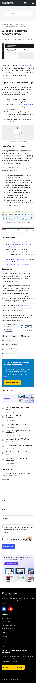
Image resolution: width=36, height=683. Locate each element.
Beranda (4, 24)
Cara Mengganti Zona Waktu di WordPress (26, 328)
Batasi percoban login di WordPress (17, 264)
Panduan (11, 24)
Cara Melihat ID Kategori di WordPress (19, 445)
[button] (29, 3)
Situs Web (5, 518)
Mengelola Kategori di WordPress (17, 439)
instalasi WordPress (25, 65)
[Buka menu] (33, 3)
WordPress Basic (21, 24)
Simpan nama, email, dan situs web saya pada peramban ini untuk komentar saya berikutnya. (19, 529)
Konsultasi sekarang (13, 382)
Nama (4, 500)
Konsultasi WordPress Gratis (13, 667)
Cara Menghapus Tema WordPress (18, 452)
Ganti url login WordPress (14, 259)
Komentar (5, 479)
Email (4, 509)
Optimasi (8, 435)
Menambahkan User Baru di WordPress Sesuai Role (9, 328)
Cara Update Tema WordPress (16, 424)
